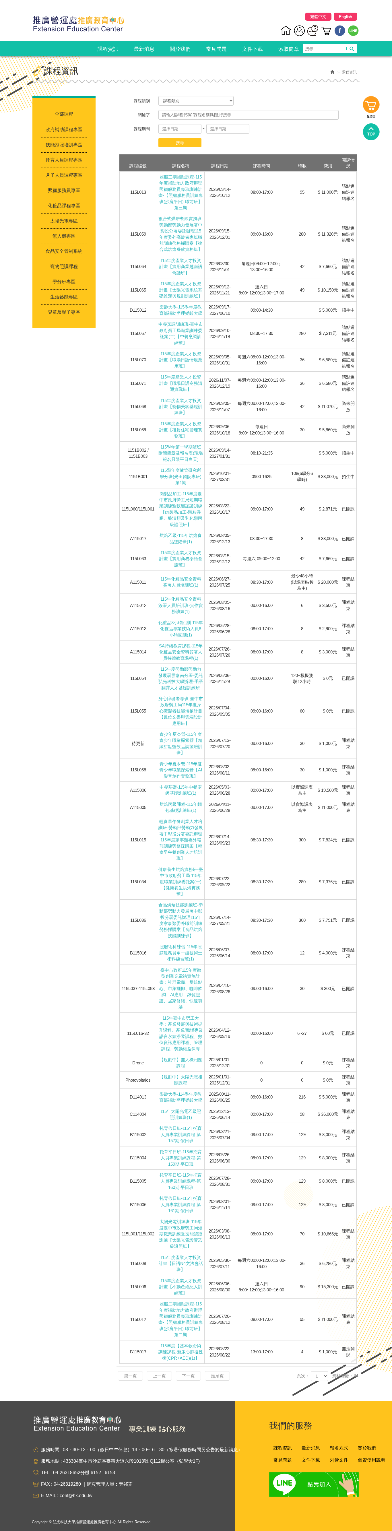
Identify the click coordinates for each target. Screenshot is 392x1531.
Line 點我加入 (314, 1484)
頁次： (303, 1375)
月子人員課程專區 (64, 175)
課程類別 (142, 100)
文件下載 (311, 1460)
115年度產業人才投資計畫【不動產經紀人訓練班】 (180, 1286)
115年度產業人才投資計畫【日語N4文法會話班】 (181, 1263)
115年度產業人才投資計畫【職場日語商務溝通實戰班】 (180, 383)
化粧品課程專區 (64, 205)
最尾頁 (217, 1375)
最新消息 (311, 1447)
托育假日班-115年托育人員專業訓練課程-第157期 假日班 (181, 1134)
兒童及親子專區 (64, 312)
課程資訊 (282, 1447)
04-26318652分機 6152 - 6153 (84, 1472)
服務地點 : (51, 1461)
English (345, 16)
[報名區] (326, 30)
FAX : (46, 1484)
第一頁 (130, 1375)
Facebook (340, 30)
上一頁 (159, 1375)
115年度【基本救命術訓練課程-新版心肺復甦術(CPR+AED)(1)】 (180, 1352)
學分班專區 (64, 281)
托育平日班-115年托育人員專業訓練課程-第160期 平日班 (181, 1181)
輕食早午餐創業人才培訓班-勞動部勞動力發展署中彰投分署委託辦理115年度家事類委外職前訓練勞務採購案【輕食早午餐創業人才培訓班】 (180, 840)
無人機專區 (64, 236)
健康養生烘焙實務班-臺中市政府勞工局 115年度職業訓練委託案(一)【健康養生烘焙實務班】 (180, 882)
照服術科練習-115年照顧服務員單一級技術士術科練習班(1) (180, 952)
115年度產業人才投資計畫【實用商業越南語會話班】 (180, 266)
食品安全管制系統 (64, 251)
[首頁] (286, 30)
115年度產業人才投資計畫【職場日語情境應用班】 (180, 359)
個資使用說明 (371, 1460)
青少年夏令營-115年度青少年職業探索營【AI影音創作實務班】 (180, 770)
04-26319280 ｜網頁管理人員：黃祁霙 (93, 1484)
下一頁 (188, 1375)
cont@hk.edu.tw (76, 1495)
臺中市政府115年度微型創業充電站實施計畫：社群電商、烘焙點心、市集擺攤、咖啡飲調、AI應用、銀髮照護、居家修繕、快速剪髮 (180, 989)
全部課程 (64, 114)
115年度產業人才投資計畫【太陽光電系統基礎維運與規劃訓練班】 (180, 289)
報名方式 (339, 1447)
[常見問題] (313, 30)
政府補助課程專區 (64, 129)
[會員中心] (299, 30)
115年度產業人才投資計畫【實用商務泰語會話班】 (180, 558)
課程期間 (142, 129)
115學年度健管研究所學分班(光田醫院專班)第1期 (180, 476)
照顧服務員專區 (64, 190)
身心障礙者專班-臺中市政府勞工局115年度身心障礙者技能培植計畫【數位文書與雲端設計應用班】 (180, 711)
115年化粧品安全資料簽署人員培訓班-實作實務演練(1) (180, 605)
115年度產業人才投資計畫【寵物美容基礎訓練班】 (180, 406)
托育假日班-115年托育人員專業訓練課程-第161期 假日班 (181, 1204)
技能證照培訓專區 (64, 144)
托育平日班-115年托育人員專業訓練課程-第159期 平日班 (181, 1158)
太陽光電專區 (64, 220)
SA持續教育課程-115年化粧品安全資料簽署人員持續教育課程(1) (181, 652)
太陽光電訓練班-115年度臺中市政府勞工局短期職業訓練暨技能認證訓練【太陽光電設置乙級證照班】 (180, 1234)
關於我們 (367, 1447)
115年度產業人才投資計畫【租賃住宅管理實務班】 (180, 429)
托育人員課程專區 (64, 160)
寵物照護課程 (64, 266)
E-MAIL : (49, 1495)
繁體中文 (318, 16)
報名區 (371, 106)
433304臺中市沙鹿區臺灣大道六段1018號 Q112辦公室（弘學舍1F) (131, 1461)
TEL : (46, 1472)
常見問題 (282, 1460)
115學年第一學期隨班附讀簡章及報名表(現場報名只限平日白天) (180, 453)
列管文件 (339, 1460)
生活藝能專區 (64, 296)
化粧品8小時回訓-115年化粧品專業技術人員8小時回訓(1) (180, 628)
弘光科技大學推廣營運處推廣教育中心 (78, 21)
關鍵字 (144, 114)
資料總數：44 (345, 1375)
